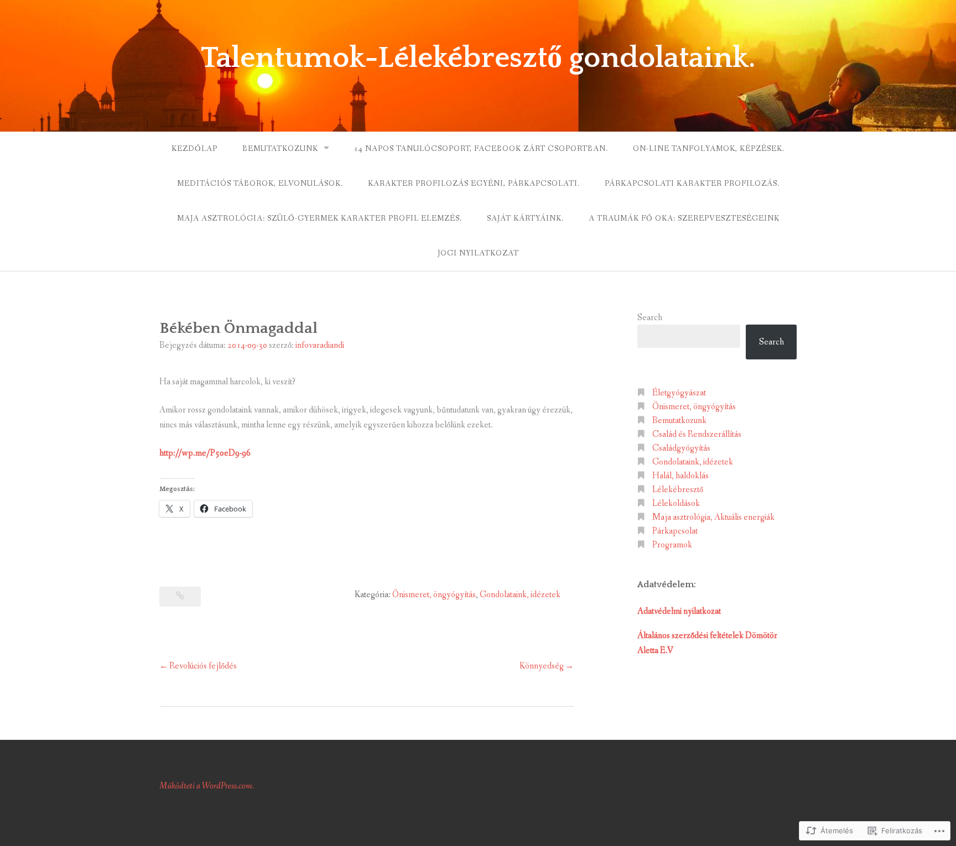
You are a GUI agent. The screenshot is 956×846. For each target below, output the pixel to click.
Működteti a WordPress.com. (206, 786)
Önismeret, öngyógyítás (434, 594)
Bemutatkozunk (280, 149)
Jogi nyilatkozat (478, 253)
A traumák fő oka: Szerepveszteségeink (684, 218)
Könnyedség (541, 666)
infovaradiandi (319, 345)
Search (649, 317)
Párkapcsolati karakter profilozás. (692, 184)
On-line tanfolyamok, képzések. (708, 149)
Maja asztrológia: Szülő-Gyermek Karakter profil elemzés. (319, 218)
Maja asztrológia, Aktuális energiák (713, 517)
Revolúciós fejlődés (203, 666)
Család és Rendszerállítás (696, 434)
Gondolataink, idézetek (520, 594)
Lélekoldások (676, 503)
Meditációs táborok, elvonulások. (260, 184)
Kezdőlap (194, 149)
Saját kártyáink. (525, 218)
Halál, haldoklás (680, 476)
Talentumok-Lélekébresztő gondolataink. (478, 58)
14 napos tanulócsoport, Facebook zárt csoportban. (481, 149)
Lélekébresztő (677, 489)
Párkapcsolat (675, 531)
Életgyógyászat (679, 393)
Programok (672, 545)
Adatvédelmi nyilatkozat (679, 611)
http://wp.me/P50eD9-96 (205, 453)
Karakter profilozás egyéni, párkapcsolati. (474, 184)
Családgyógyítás (681, 448)
